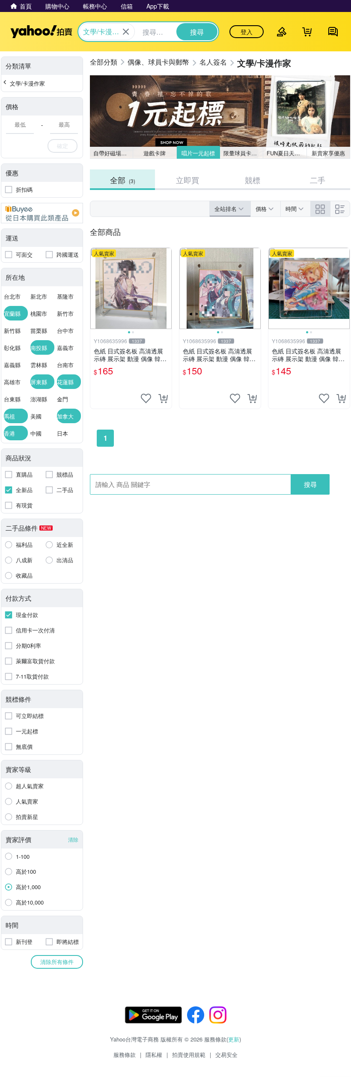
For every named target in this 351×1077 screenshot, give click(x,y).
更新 (233, 1039)
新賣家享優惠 (328, 153)
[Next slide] (166, 288)
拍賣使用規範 (188, 1054)
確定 (62, 146)
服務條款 (124, 1054)
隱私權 (154, 1054)
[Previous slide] (95, 288)
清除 (73, 839)
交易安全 (226, 1054)
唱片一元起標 (198, 153)
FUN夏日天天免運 (286, 153)
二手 (317, 179)
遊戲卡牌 (154, 153)
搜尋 (310, 484)
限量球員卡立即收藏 (243, 153)
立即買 (187, 179)
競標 (252, 179)
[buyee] (42, 213)
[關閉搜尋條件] (126, 32)
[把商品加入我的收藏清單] (146, 398)
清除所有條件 (57, 962)
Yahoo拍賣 (41, 31)
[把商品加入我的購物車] (163, 398)
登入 (247, 31)
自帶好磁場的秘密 (113, 153)
